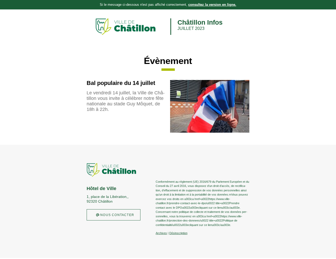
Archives (161, 233)
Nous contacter (116, 215)
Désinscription (178, 233)
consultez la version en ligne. (212, 5)
